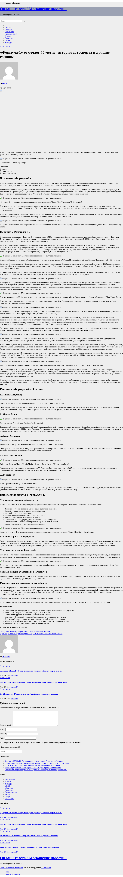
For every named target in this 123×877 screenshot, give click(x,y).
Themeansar (46, 868)
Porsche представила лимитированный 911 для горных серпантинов (33, 768)
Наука (7, 40)
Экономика (9, 32)
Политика (9, 30)
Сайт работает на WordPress (11, 868)
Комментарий (6, 725)
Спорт (7, 796)
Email (3, 734)
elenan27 (5, 84)
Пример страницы (12, 874)
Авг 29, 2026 (5, 829)
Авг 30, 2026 (5, 817)
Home (7, 872)
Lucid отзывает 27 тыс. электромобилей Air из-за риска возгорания (29, 694)
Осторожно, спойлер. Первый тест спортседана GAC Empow (25, 631)
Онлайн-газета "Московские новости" (33, 9)
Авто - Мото (5, 46)
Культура (8, 42)
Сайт (2, 738)
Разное (7, 794)
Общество (9, 38)
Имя (2, 729)
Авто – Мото (10, 779)
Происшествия (11, 34)
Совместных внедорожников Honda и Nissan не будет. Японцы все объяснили (33, 682)
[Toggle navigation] (1, 19)
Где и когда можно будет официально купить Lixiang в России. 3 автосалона (31, 634)
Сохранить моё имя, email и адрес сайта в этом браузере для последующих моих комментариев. (42, 743)
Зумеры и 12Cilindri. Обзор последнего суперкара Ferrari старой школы (31, 671)
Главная (8, 27)
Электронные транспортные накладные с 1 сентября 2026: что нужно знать (36, 770)
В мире (8, 36)
